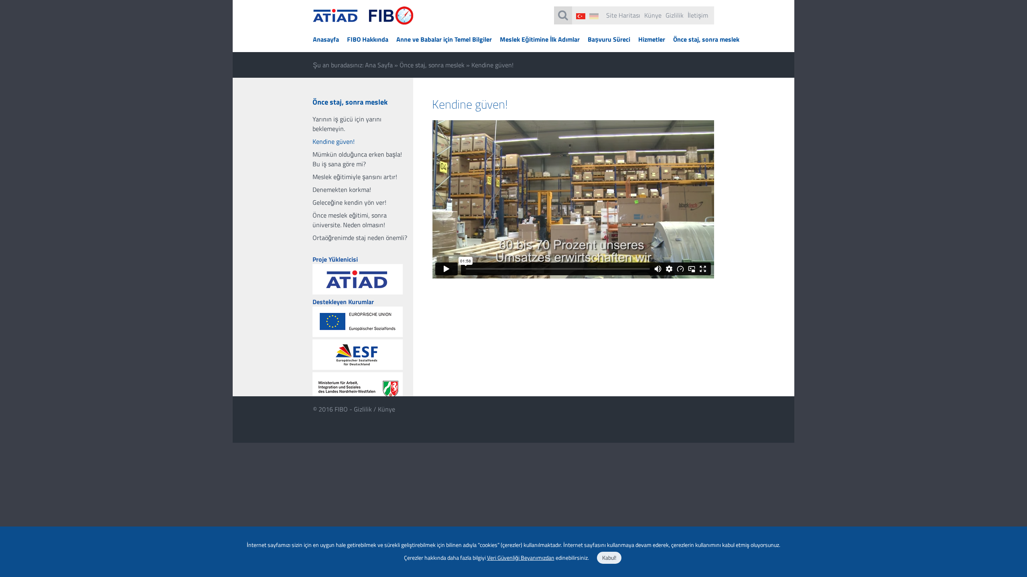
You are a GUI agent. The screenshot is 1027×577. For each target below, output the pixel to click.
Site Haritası (623, 15)
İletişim (698, 15)
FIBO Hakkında (367, 39)
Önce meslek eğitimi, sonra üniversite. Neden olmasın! (350, 220)
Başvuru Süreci (609, 39)
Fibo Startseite (363, 20)
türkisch (580, 16)
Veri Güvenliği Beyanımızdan (520, 557)
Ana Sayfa (379, 65)
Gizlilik (675, 15)
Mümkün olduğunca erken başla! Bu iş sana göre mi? (357, 159)
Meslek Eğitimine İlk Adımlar (540, 39)
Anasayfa (326, 39)
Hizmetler (651, 39)
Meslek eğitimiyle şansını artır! (355, 177)
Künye (653, 15)
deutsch (594, 16)
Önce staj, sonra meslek (706, 39)
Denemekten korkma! (342, 189)
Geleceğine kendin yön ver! (349, 202)
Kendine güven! (334, 141)
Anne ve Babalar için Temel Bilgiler (444, 39)
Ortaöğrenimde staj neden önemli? (360, 237)
